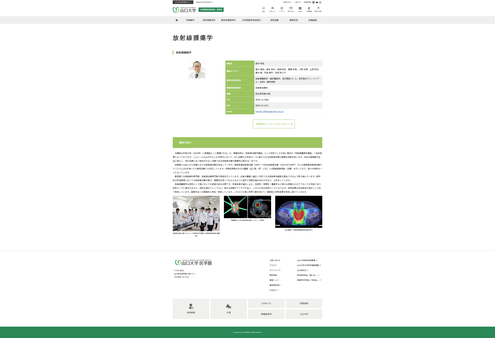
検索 (263, 11)
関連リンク (274, 280)
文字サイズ (272, 11)
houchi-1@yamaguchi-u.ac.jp (269, 111)
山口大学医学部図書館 (306, 260)
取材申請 (273, 275)
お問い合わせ (275, 260)
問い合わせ (291, 11)
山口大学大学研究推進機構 (308, 265)
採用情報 (309, 11)
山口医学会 (301, 270)
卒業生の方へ (287, 2)
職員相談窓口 (275, 285)
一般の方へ (297, 2)
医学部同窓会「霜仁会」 (307, 275)
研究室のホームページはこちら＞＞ (272, 123)
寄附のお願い (318, 11)
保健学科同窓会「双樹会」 (308, 280)
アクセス (281, 11)
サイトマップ (275, 270)
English (300, 11)
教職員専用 (307, 2)
